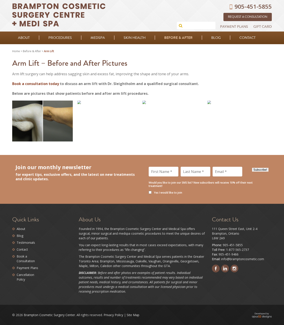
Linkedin (225, 268)
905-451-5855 (233, 245)
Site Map (133, 315)
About (24, 37)
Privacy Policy (113, 315)
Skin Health (135, 37)
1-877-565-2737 (237, 250)
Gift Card (262, 26)
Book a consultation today (35, 83)
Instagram (234, 268)
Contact (247, 37)
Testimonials (26, 242)
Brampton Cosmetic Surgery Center (49, 315)
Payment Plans (234, 26)
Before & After (178, 37)
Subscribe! (260, 169)
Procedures (60, 37)
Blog (216, 37)
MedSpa (98, 37)
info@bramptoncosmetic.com (242, 259)
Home (16, 51)
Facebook (216, 268)
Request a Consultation (247, 17)
